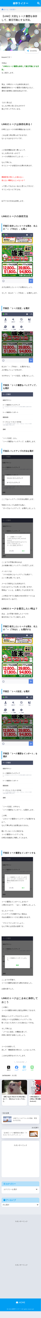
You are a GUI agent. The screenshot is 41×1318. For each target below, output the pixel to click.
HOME (21, 1302)
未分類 (14, 1075)
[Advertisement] (20, 1160)
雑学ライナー (20, 3)
